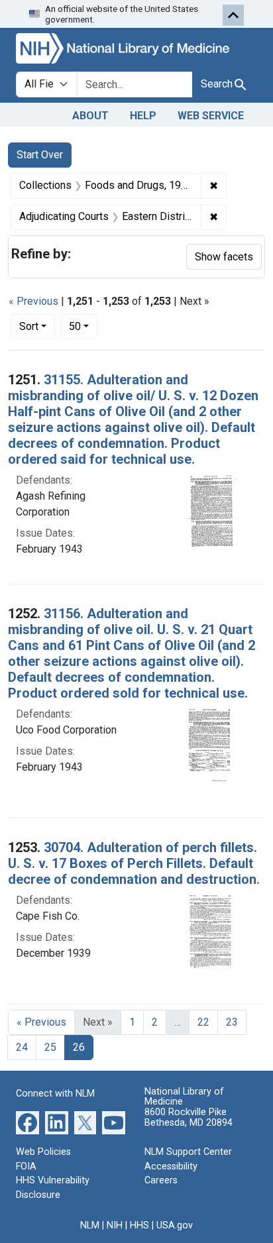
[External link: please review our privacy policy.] (27, 1122)
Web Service (211, 115)
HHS (139, 1225)
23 (232, 1022)
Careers (161, 1180)
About (90, 115)
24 (22, 1047)
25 (50, 1047)
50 (83, 326)
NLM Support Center (188, 1152)
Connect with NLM (55, 1093)
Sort (28, 326)
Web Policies (43, 1152)
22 (203, 1022)
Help (143, 115)
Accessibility (170, 1166)
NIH (115, 1225)
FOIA (26, 1166)
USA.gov (174, 1225)
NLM (89, 1225)
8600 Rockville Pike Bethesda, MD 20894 (188, 1117)
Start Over (40, 154)
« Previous (33, 301)
